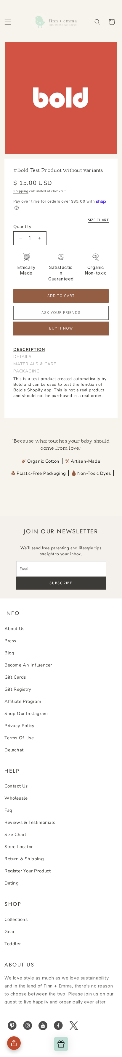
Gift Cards (15, 677)
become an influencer (28, 665)
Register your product (27, 871)
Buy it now (61, 328)
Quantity (22, 227)
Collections (16, 919)
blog (9, 653)
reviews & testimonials (29, 822)
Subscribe (61, 583)
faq (8, 810)
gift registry (17, 689)
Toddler (12, 944)
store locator (18, 847)
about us (14, 629)
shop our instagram (26, 713)
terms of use (19, 738)
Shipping (20, 191)
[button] (8, 22)
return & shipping (24, 859)
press (10, 641)
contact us (16, 786)
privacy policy (19, 726)
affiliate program (22, 701)
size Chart (15, 834)
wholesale (16, 798)
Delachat (14, 750)
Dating (11, 883)
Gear (9, 932)
